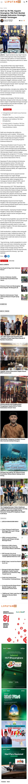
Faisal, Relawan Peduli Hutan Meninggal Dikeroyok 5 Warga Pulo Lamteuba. (10, 531)
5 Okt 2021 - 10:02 (7, 21)
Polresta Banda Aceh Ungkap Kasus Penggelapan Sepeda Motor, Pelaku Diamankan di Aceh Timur (10, 406)
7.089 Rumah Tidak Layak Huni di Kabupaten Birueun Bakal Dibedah (11, 595)
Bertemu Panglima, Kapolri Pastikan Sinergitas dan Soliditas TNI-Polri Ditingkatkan (13, 119)
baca (21, 20)
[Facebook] (5, 256)
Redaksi (3, 781)
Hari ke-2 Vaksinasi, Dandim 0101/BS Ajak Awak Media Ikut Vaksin (9, 278)
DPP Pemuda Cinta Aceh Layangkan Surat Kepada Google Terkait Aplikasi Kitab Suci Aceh (11, 555)
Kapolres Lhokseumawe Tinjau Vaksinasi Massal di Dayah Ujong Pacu (9, 296)
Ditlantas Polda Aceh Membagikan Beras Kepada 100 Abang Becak (10, 286)
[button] (26, 1)
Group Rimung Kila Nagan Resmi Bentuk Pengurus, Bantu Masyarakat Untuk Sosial (11, 587)
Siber (8, 781)
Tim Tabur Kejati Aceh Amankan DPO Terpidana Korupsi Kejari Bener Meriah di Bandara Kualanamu (12, 338)
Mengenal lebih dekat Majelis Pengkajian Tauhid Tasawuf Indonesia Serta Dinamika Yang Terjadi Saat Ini (11, 572)
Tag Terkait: (4, 260)
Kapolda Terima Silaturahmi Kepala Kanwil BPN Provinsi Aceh (13, 372)
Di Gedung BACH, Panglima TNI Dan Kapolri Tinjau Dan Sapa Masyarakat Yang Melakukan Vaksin (13, 125)
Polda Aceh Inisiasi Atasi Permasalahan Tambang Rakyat (11, 578)
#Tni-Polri (11, 260)
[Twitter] (8, 256)
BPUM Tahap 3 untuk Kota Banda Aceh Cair (11, 562)
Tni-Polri (5, 8)
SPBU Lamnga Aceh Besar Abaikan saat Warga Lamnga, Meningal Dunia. (10, 539)
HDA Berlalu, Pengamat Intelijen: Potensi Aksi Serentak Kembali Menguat (12, 440)
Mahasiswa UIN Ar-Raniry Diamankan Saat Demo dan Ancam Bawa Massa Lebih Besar (11, 547)
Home (1, 8)
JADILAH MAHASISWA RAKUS (10, 521)
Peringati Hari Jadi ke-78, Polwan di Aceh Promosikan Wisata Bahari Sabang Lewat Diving (12, 474)
